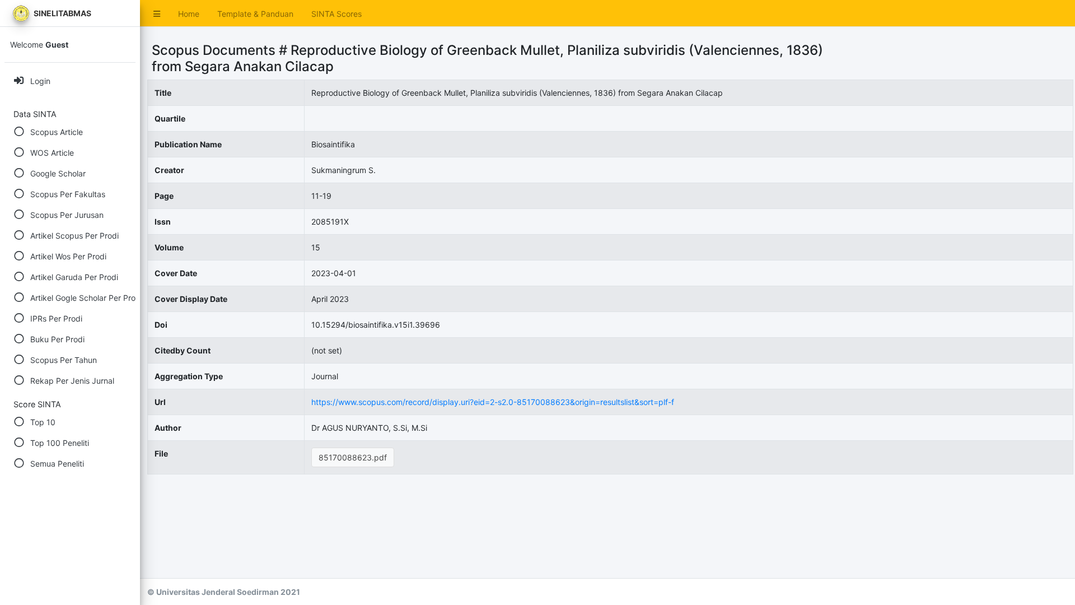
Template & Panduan (255, 13)
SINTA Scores (336, 13)
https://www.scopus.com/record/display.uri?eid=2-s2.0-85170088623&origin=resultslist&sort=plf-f (492, 402)
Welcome (39, 44)
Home (188, 13)
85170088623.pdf (353, 457)
